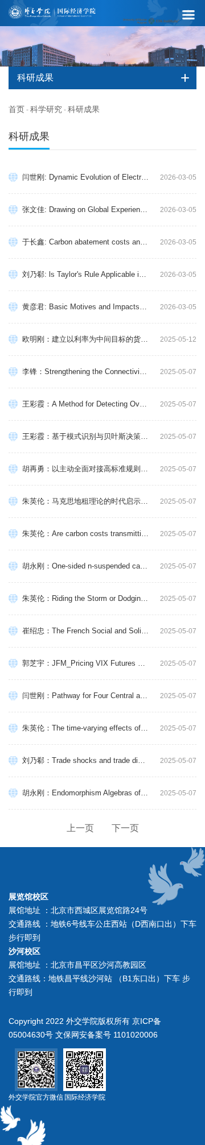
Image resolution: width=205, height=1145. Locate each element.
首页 (16, 109)
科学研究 (46, 109)
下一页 (125, 828)
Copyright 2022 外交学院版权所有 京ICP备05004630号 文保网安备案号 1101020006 (85, 1028)
